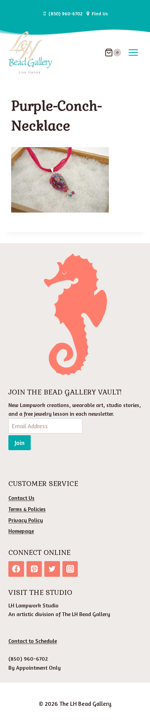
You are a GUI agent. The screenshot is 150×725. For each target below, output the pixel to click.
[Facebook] (16, 569)
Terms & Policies (27, 508)
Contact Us (21, 497)
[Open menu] (133, 52)
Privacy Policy (25, 520)
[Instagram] (70, 569)
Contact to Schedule (32, 640)
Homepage (21, 530)
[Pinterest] (34, 569)
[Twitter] (52, 569)
